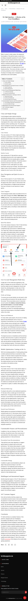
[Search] (2, 5)
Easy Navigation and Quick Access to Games (13, 85)
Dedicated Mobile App (9, 97)
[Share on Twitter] (5, 544)
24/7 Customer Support (8, 107)
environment (8, 539)
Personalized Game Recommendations (13, 102)
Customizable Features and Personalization (13, 101)
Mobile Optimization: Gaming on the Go (12, 94)
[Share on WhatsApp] (15, 544)
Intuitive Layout (8, 83)
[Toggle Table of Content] (21, 79)
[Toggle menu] (5, 5)
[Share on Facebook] (9, 544)
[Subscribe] (26, 592)
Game (6, 8)
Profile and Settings (9, 91)
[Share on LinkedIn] (12, 544)
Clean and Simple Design (8, 81)
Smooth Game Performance (10, 99)
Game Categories (8, 87)
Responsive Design (9, 96)
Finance (2, 574)
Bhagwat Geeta (4, 577)
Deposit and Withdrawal (10, 93)
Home (2, 8)
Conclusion (5, 108)
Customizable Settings (9, 103)
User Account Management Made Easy (12, 90)
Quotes (2, 570)
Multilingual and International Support (11, 105)
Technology (3, 581)
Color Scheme (8, 82)
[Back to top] (24, 597)
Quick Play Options (9, 88)
